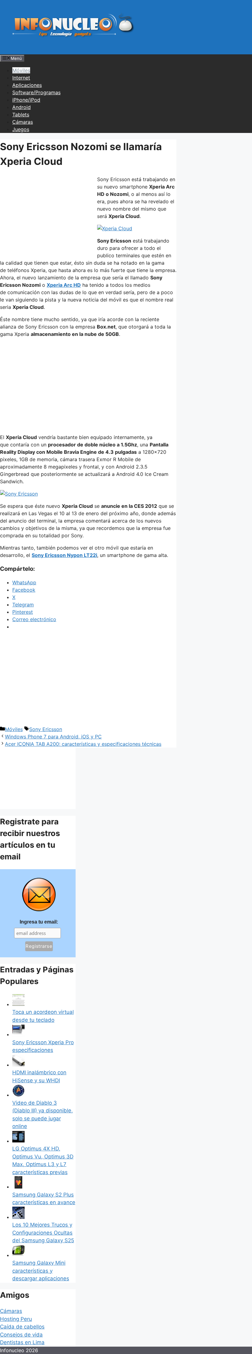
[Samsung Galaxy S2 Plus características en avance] (18, 1187)
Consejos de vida (21, 1335)
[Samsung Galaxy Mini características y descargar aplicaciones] (18, 1255)
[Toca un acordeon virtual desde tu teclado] (18, 1004)
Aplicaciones (27, 85)
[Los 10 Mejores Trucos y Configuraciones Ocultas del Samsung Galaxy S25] (18, 1217)
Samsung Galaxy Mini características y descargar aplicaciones (40, 1271)
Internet (21, 78)
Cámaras (22, 122)
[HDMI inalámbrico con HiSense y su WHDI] (18, 1065)
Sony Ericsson (45, 729)
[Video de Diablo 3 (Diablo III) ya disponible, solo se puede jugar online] (18, 1095)
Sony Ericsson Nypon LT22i (64, 555)
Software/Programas (36, 92)
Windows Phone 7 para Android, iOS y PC (53, 736)
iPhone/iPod (26, 100)
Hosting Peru (16, 1319)
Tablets (20, 114)
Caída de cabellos (22, 1327)
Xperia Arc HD (64, 285)
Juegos (20, 129)
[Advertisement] (46, 216)
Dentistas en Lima (22, 1342)
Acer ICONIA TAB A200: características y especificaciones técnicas (83, 744)
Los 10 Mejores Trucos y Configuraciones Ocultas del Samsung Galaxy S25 (43, 1232)
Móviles (21, 70)
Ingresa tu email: (39, 921)
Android (21, 107)
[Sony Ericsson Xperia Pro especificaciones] (18, 1034)
